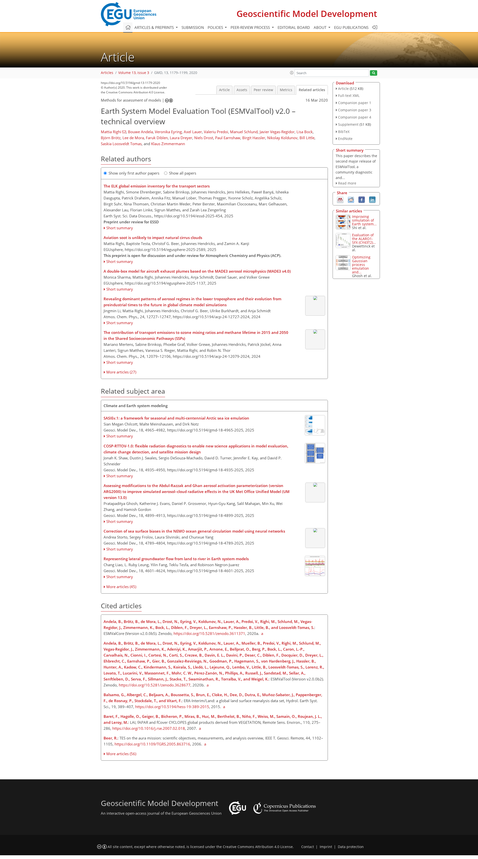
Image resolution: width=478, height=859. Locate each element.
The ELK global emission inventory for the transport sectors (157, 186)
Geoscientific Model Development (307, 13)
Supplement (348, 124)
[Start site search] (373, 73)
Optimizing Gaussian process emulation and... (361, 264)
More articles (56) (121, 753)
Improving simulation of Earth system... (364, 220)
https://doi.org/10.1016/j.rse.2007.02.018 (148, 728)
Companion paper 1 (354, 102)
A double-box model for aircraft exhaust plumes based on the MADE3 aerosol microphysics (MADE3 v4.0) (197, 271)
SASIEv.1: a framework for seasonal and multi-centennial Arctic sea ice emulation (176, 418)
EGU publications (351, 27)
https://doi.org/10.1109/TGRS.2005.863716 (152, 743)
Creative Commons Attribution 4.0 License (258, 847)
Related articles (312, 90)
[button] (292, 72)
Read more (347, 183)
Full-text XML (348, 95)
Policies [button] (216, 27)
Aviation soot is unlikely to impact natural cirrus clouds (153, 237)
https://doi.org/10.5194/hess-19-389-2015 (172, 706)
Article (224, 90)
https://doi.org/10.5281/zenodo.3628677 (154, 684)
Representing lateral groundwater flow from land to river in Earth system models (176, 558)
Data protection (351, 847)
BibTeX (344, 131)
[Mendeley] (340, 199)
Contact (307, 847)
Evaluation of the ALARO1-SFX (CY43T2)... (364, 239)
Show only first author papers (134, 173)
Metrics (286, 90)
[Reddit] (351, 199)
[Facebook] (361, 199)
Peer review (263, 90)
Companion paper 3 (354, 110)
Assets (242, 90)
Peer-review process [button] (251, 27)
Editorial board (294, 27)
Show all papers (182, 173)
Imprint (326, 847)
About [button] (320, 27)
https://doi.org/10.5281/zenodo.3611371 (209, 633)
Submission (192, 27)
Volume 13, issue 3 (133, 72)
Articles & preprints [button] (154, 27)
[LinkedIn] (372, 199)
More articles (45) (121, 586)
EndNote (345, 138)
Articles (107, 72)
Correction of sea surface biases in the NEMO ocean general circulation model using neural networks (194, 531)
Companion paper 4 (354, 117)
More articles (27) (121, 371)
